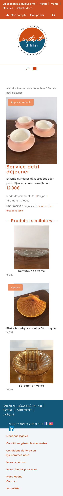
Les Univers (23, 88)
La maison (39, 88)
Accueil (10, 88)
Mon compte (18, 15)
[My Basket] (53, 15)
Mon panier (37, 15)
